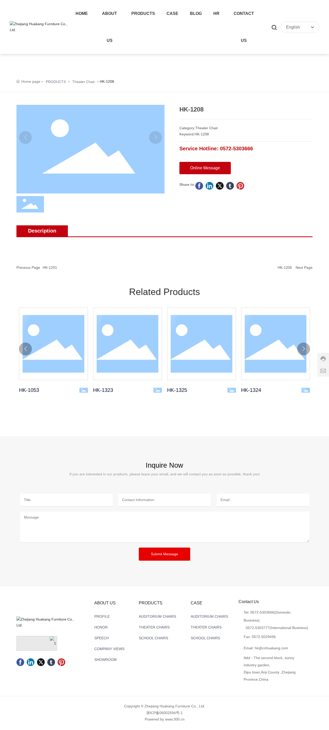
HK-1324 (275, 343)
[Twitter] (220, 186)
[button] (25, 349)
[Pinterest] (240, 186)
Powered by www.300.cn (165, 719)
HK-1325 (201, 343)
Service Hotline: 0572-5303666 (216, 148)
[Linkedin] (209, 186)
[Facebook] (199, 186)
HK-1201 (50, 267)
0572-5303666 (262, 612)
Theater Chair (83, 82)
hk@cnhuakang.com (271, 648)
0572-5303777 (258, 628)
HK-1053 (53, 343)
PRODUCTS (56, 82)
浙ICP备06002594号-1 (164, 713)
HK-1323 (127, 343)
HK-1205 (285, 267)
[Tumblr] (230, 186)
